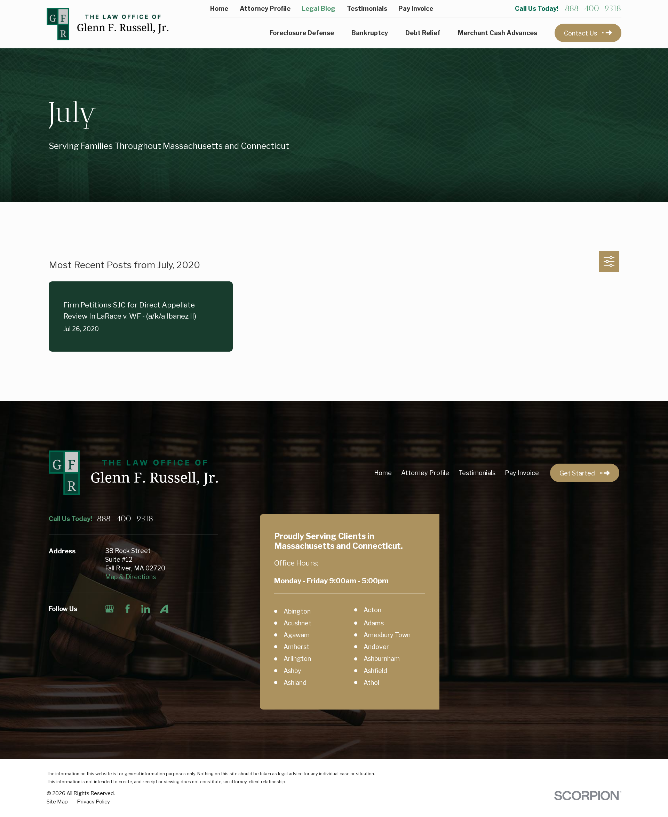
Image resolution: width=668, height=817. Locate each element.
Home (219, 8)
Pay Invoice (415, 8)
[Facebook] (127, 608)
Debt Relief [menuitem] (422, 33)
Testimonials (367, 8)
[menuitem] (57, 802)
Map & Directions (130, 576)
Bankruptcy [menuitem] (369, 33)
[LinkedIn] (145, 608)
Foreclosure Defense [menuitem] (302, 33)
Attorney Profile (265, 8)
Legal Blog (318, 8)
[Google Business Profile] (109, 608)
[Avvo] (164, 608)
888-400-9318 (593, 8)
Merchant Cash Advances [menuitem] (497, 33)
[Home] (107, 24)
